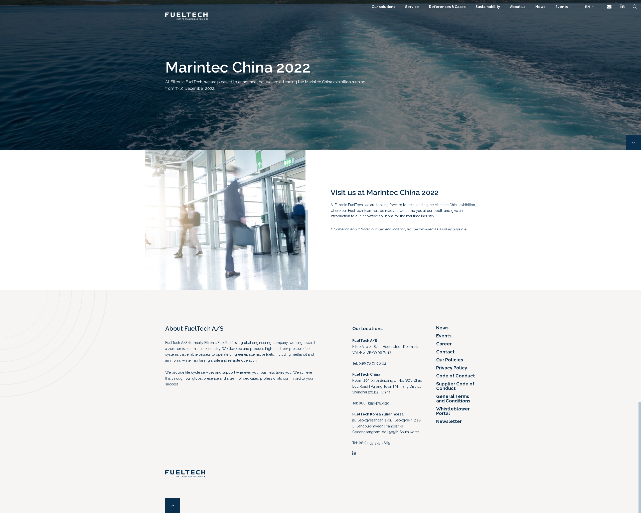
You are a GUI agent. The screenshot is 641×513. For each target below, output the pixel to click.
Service (412, 7)
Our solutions (383, 7)
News (540, 7)
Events (561, 7)
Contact (445, 351)
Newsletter (449, 421)
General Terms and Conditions (453, 398)
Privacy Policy (451, 367)
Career (444, 343)
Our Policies (449, 359)
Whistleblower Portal (453, 411)
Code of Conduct (455, 375)
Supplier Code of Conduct (455, 386)
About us (517, 7)
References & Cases (447, 7)
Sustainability (487, 7)
